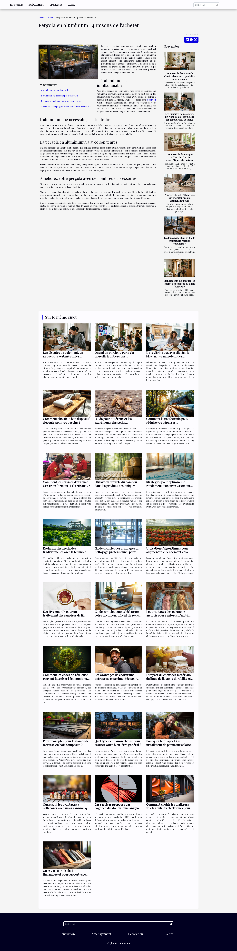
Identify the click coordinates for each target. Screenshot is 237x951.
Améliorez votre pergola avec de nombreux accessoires (66, 106)
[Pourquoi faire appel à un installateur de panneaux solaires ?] (170, 725)
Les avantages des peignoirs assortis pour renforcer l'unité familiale (167, 615)
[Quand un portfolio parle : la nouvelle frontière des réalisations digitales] (118, 336)
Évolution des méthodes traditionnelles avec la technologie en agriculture (67, 552)
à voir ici (151, 99)
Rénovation (16, 4)
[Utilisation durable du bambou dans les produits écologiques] (118, 466)
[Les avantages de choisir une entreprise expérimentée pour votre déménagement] (118, 659)
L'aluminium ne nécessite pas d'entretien (59, 95)
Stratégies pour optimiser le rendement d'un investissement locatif (168, 485)
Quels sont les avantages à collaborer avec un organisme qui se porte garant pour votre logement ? (66, 809)
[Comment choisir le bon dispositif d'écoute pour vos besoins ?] (67, 403)
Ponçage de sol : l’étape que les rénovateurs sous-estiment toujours (180, 197)
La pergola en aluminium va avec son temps (60, 101)
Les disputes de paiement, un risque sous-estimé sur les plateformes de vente (179, 116)
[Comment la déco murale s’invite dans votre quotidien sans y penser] (179, 61)
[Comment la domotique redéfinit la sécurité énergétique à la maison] (179, 142)
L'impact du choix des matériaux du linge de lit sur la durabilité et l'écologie (168, 678)
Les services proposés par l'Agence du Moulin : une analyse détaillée (117, 808)
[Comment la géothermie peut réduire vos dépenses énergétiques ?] (170, 403)
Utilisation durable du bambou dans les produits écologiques (116, 484)
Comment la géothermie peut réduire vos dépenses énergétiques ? (167, 422)
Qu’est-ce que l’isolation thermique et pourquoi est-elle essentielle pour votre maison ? (64, 874)
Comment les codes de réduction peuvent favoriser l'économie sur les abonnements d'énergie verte (66, 678)
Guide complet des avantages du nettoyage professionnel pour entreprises (117, 552)
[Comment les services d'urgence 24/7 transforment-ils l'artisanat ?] (67, 466)
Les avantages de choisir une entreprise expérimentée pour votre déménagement (116, 678)
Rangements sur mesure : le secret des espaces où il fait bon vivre (179, 283)
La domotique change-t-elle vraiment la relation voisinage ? (179, 240)
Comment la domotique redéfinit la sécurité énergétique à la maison (179, 157)
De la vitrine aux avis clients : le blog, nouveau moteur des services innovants (167, 356)
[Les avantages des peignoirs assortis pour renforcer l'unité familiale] (170, 595)
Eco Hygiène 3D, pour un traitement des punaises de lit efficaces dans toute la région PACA (63, 617)
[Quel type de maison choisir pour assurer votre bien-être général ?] (118, 725)
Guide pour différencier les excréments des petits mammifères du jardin (113, 422)
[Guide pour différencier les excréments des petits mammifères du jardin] (118, 403)
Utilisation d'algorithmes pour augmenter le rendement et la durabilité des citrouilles (167, 552)
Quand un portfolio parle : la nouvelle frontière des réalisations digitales (114, 356)
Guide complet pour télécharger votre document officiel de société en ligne (118, 615)
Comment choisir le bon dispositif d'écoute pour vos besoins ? (66, 420)
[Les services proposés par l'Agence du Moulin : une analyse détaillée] (118, 788)
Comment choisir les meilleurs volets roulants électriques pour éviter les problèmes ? (168, 808)
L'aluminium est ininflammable (55, 90)
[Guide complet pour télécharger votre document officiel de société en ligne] (118, 595)
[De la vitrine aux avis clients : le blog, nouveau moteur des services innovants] (170, 336)
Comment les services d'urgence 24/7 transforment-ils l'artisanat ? (66, 484)
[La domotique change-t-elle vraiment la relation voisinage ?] (179, 226)
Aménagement (36, 4)
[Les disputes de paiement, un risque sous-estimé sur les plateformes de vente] (179, 102)
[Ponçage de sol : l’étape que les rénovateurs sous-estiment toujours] (179, 183)
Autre (71, 4)
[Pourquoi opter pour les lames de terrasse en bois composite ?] (67, 725)
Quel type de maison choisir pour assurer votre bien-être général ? (118, 743)
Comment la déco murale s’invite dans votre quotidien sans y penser (179, 76)
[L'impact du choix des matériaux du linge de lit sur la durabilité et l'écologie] (170, 659)
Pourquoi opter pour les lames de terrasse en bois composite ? (66, 743)
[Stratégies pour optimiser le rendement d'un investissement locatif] (170, 466)
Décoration (56, 4)
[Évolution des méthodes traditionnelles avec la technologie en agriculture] (67, 532)
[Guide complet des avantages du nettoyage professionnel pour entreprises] (118, 532)
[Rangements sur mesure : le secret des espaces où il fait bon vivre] (179, 268)
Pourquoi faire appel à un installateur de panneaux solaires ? (169, 744)
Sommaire (50, 85)
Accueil (42, 17)
